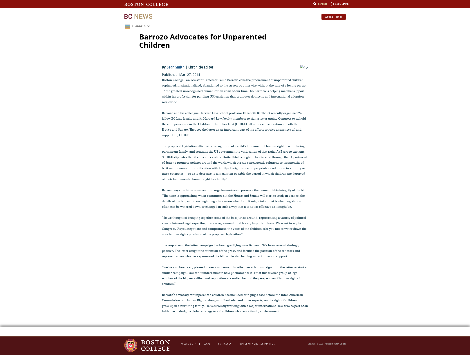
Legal (207, 344)
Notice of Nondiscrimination (257, 344)
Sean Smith (176, 67)
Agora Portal (333, 17)
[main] (235, 168)
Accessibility (188, 344)
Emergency (224, 344)
